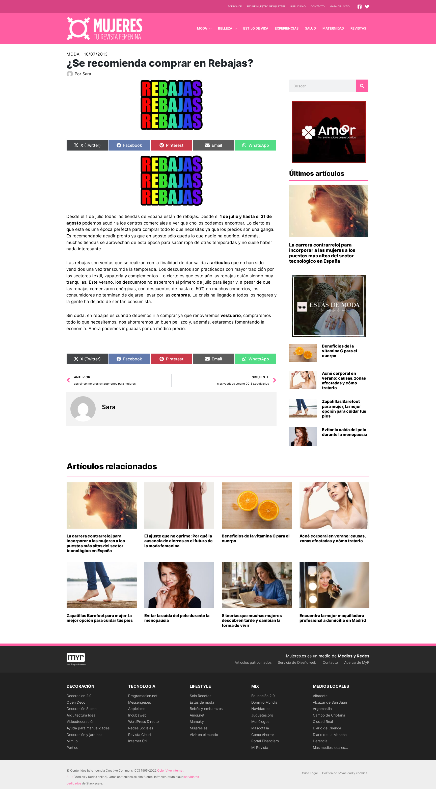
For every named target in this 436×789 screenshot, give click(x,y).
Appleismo (136, 708)
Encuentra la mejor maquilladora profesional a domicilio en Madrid (332, 618)
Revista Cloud (139, 734)
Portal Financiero (265, 741)
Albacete (320, 696)
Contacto (318, 6)
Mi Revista (259, 747)
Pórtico (72, 747)
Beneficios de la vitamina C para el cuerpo (339, 350)
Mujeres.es (198, 728)
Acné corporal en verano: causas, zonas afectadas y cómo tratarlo (344, 380)
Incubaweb (137, 715)
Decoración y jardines (84, 734)
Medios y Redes (353, 655)
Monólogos (260, 721)
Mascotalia (260, 728)
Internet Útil (137, 741)
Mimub (72, 741)
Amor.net (197, 715)
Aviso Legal (310, 773)
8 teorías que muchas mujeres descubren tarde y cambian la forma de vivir (252, 620)
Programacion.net (142, 696)
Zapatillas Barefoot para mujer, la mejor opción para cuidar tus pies (344, 408)
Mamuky (197, 721)
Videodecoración (80, 721)
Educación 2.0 (263, 696)
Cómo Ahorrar (262, 734)
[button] (209, 28)
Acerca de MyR (356, 662)
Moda (73, 54)
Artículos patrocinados (253, 662)
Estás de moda (202, 702)
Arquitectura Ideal (81, 715)
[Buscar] (362, 86)
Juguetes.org (262, 715)
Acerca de (235, 6)
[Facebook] (359, 6)
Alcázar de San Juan (330, 702)
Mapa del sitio (340, 6)
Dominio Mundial (264, 702)
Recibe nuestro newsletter (266, 6)
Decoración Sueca (82, 708)
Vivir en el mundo (204, 734)
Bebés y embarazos (206, 708)
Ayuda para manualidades (88, 728)
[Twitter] (367, 6)
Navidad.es (260, 708)
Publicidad (298, 6)
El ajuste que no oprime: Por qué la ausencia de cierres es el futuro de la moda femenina (178, 540)
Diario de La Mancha (330, 734)
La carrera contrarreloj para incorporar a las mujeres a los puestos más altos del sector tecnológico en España (322, 253)
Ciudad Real (323, 721)
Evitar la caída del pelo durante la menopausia (344, 432)
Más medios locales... (330, 747)
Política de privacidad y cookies (344, 773)
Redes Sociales (140, 728)
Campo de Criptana (329, 715)
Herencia (320, 741)
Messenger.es (139, 702)
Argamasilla (322, 708)
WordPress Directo (143, 721)
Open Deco (76, 702)
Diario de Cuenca (327, 728)
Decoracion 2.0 (79, 696)
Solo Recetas (200, 696)
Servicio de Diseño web (297, 662)
